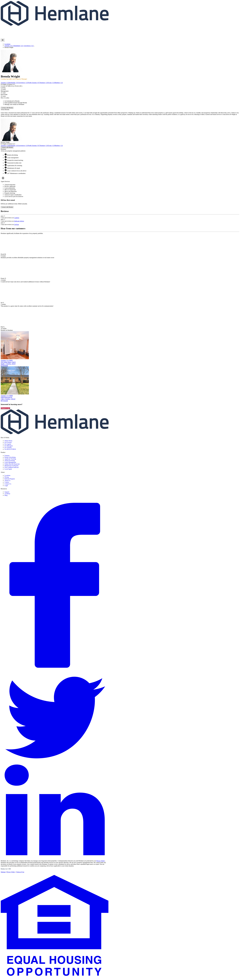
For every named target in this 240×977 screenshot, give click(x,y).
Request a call (5, 408)
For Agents (7, 444)
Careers (6, 482)
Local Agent (8, 469)
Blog (5, 495)
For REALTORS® (10, 449)
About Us (7, 480)
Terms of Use (20, 872)
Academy (7, 493)
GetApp (16, 224)
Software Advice (19, 221)
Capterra (16, 218)
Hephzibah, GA (13, 82)
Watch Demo (8, 441)
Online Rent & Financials (12, 464)
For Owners (8, 442)
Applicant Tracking (10, 459)
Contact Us (7, 484)
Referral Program (9, 479)
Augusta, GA (5, 82)
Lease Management (10, 462)
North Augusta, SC (33, 82)
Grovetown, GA (29, 45)
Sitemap (3, 872)
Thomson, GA (43, 82)
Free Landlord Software (11, 467)
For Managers (8, 446)
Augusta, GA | (8, 45)
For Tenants (8, 447)
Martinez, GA (59, 82)
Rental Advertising (10, 457)
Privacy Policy (100, 861)
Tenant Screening (9, 460)
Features (6, 455)
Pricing (6, 477)
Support (6, 492)
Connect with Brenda (7, 107)
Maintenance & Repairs (11, 465)
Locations (7, 44)
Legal (6, 485)
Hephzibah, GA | (18, 45)
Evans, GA (51, 82)
